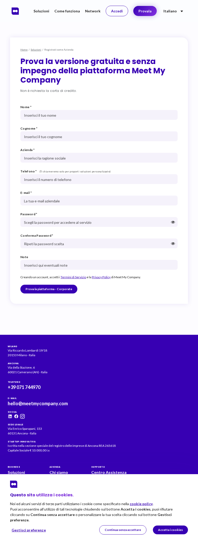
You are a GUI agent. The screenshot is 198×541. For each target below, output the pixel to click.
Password (28, 214)
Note (24, 257)
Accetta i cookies (170, 530)
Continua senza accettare (123, 530)
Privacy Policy (101, 277)
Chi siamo (59, 472)
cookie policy (141, 504)
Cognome (28, 128)
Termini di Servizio (73, 277)
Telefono (28, 171)
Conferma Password (36, 235)
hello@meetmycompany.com (38, 403)
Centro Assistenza (109, 472)
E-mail (26, 193)
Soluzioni (41, 11)
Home (24, 49)
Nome (25, 107)
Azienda (27, 150)
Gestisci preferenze (29, 530)
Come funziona (67, 11)
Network (93, 11)
